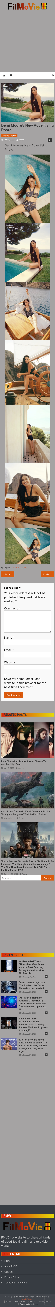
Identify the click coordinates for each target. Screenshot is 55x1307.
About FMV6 (10, 1266)
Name (9, 637)
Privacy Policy (11, 1277)
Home (7, 1260)
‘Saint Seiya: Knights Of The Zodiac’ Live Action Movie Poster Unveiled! (32, 985)
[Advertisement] (27, 41)
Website (9, 662)
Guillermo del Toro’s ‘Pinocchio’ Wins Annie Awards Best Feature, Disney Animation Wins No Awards (31, 967)
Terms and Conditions (15, 1282)
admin (21, 139)
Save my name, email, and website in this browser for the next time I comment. (25, 683)
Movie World (9, 135)
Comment (12, 608)
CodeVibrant (27, 1299)
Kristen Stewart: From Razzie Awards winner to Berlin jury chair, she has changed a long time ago (33, 1045)
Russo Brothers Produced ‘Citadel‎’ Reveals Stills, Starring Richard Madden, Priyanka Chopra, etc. (33, 1024)
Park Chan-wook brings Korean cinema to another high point (23, 763)
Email (9, 650)
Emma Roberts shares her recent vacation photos (9, 574)
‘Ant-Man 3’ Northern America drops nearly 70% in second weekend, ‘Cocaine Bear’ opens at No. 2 (32, 1003)
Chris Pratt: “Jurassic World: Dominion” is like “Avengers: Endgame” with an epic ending (25, 813)
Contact (8, 1271)
